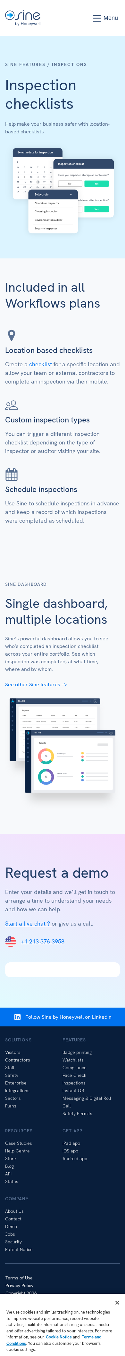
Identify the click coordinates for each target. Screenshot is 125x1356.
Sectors (13, 1098)
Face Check (74, 1075)
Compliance (75, 1067)
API (8, 1174)
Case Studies (18, 1143)
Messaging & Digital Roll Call (87, 1102)
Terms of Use (19, 1278)
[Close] (117, 1303)
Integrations (17, 1090)
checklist (40, 364)
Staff (9, 1067)
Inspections (74, 1083)
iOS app (70, 1151)
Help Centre (17, 1151)
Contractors (17, 1060)
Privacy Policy (19, 1285)
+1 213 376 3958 (42, 941)
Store (10, 1158)
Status (11, 1181)
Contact (13, 1219)
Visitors (13, 1052)
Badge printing (77, 1052)
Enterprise (16, 1083)
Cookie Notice (59, 1337)
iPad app (71, 1143)
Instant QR (73, 1090)
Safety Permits (77, 1113)
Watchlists (73, 1060)
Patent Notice (19, 1249)
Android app (75, 1158)
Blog (9, 1166)
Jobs (10, 1234)
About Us (14, 1211)
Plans (10, 1106)
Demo (11, 1226)
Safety (11, 1075)
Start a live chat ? (28, 923)
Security (13, 1242)
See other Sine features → (37, 684)
